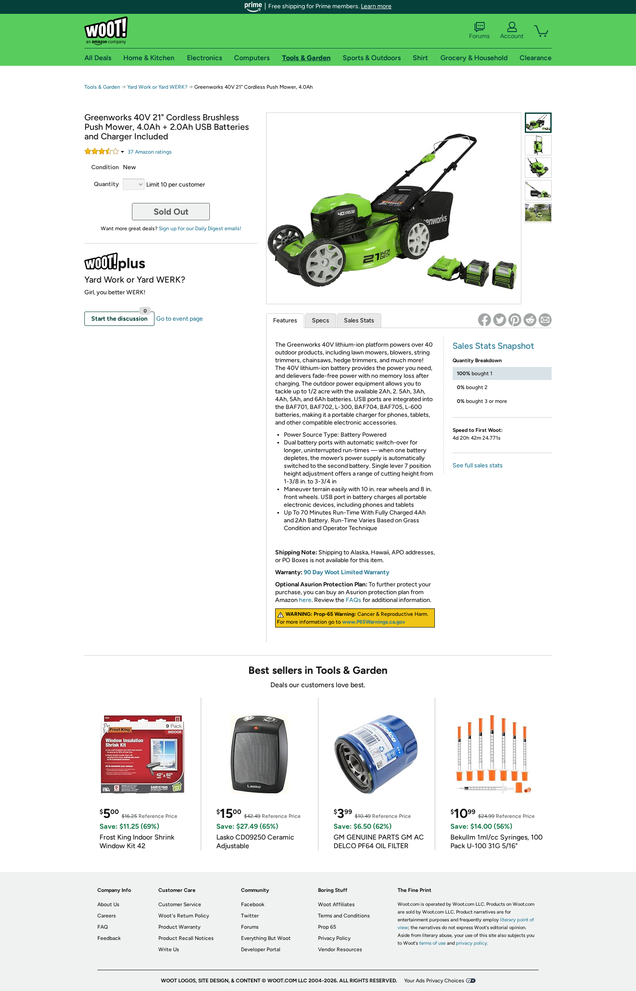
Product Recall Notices (186, 938)
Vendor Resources (340, 949)
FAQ (102, 927)
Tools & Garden (102, 87)
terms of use (432, 943)
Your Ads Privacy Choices (434, 981)
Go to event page (179, 318)
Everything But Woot (266, 938)
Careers (106, 916)
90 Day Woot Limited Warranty (346, 572)
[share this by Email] (545, 319)
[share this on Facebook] (484, 319)
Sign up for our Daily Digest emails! (200, 228)
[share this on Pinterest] (514, 319)
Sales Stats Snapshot (493, 346)
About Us (108, 904)
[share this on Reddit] (530, 319)
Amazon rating (150, 152)
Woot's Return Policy (183, 916)
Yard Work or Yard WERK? (157, 87)
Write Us (168, 949)
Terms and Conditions (344, 916)
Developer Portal (260, 949)
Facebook (252, 904)
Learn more (376, 6)
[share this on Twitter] (499, 319)
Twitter (250, 916)
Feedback (109, 938)
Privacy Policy (334, 938)
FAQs (353, 600)
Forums (479, 36)
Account (512, 36)
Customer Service (179, 904)
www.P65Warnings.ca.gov (373, 622)
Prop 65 (327, 927)
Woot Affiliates (336, 904)
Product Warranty (179, 927)
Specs (320, 320)
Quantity (106, 184)
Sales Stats (359, 320)
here (305, 600)
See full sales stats (478, 465)
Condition (105, 167)
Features (285, 320)
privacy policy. (472, 943)
